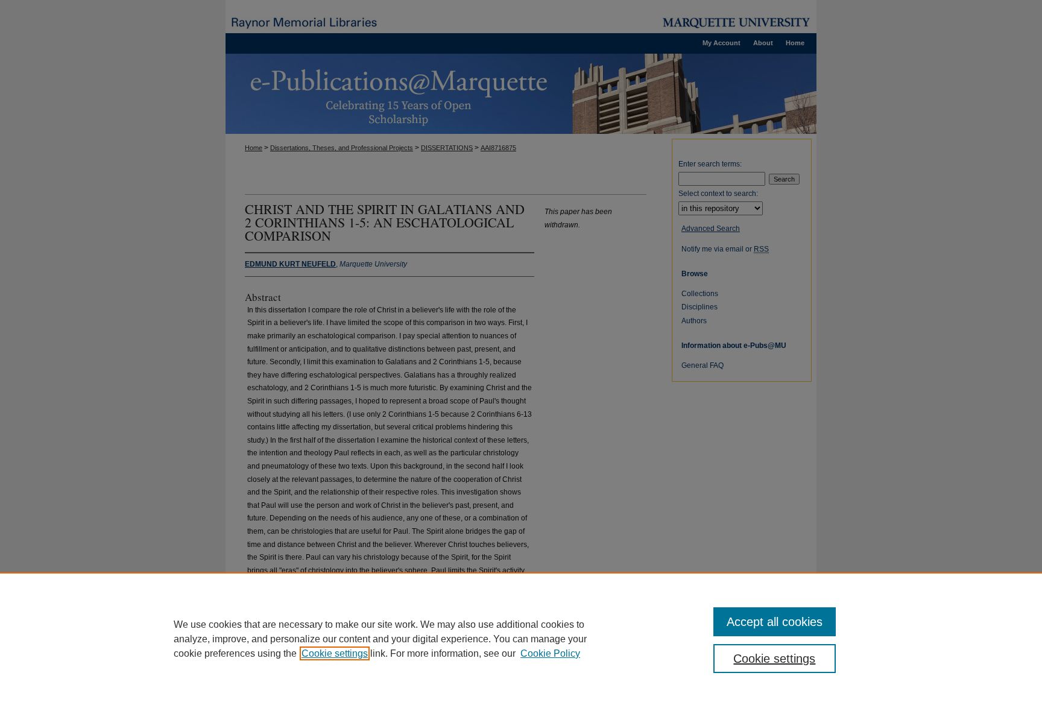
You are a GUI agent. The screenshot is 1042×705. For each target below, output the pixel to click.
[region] (521, 638)
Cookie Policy (550, 653)
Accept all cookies (775, 621)
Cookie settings (335, 653)
